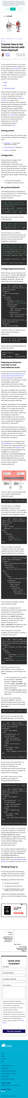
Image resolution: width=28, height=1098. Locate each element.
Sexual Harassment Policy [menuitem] (8, 1071)
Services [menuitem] (3, 1059)
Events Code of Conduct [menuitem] (7, 1079)
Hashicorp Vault (9, 88)
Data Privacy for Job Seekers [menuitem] (9, 1073)
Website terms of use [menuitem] (7, 1065)
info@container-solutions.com (10, 1085)
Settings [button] (7, 9)
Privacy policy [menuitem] (5, 1068)
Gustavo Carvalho (7, 54)
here (13, 125)
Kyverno (19, 448)
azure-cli (7, 150)
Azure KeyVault (16, 69)
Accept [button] (12, 9)
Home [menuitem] (2, 1053)
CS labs (11, 115)
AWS (5, 82)
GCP (5, 85)
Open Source (6, 38)
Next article (17, 944)
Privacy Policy (15, 5)
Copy (25, 201)
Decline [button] (19, 9)
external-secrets (9, 147)
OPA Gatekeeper (6, 443)
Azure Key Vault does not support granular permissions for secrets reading (13, 376)
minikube (7, 143)
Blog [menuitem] (2, 1061)
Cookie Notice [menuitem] (5, 1076)
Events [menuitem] (3, 1056)
